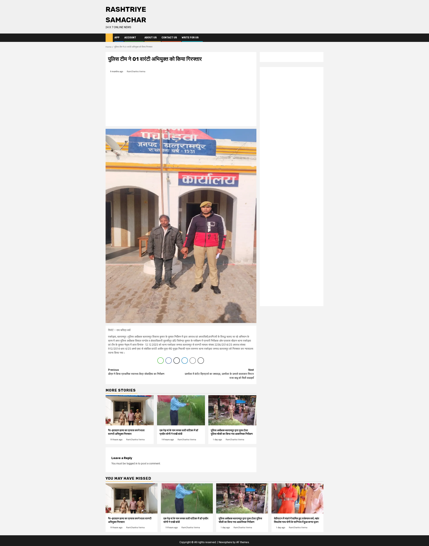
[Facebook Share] (168, 360)
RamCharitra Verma (136, 71)
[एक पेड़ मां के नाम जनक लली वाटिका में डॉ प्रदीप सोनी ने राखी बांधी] (181, 410)
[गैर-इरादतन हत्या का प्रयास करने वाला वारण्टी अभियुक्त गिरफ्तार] (130, 410)
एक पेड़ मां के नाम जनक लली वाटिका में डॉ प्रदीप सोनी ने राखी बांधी (179, 432)
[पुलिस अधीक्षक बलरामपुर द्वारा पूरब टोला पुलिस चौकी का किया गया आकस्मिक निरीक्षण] (232, 410)
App (116, 37)
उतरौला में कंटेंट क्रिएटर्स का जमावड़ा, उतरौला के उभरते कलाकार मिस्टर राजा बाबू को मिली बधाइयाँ (219, 373)
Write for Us (190, 37)
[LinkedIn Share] (184, 360)
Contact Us (169, 37)
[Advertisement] (181, 98)
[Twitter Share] (176, 360)
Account (130, 37)
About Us (150, 37)
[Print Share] (201, 360)
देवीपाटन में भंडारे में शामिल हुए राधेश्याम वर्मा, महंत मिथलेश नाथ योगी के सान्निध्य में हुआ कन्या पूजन (296, 520)
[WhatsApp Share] (160, 360)
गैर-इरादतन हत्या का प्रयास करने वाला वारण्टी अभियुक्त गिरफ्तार (126, 432)
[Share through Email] (193, 360)
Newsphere (225, 542)
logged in (132, 463)
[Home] (109, 37)
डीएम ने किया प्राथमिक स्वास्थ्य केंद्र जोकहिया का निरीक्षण (136, 371)
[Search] (321, 38)
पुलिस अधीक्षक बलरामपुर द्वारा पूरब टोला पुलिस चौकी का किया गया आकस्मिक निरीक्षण (232, 432)
